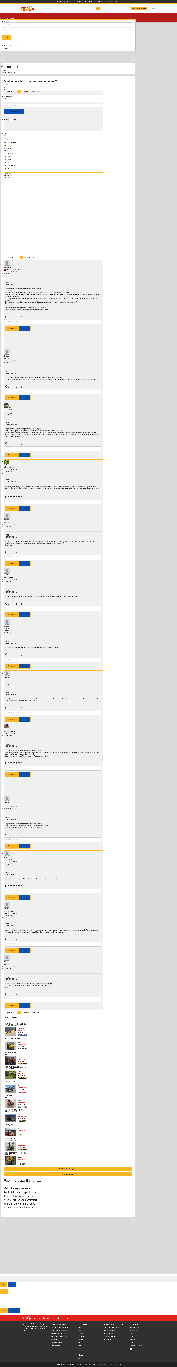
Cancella (24, 328)
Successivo (35, 92)
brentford (7, 267)
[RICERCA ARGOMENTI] (98, 8)
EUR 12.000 (22, 1145)
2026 (21, 1032)
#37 (7, 641)
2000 (21, 1061)
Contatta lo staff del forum (59, 1336)
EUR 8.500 (21, 1030)
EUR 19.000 (22, 1088)
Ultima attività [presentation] (8, 96)
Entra (6, 37)
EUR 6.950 (21, 1073)
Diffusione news (109, 1333)
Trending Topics (56, 1343)
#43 (7, 977)
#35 (7, 535)
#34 (7, 480)
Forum (118, 1)
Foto (79, 1358)
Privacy (132, 1340)
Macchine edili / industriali (59, 1327)
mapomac (7, 407)
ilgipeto (6, 464)
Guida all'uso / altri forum (59, 1333)
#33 (7, 423)
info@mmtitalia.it (102, 1364)
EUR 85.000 (22, 1116)
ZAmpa (6, 356)
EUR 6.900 (21, 1159)
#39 (7, 744)
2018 (21, 1118)
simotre (6, 575)
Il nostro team (134, 1327)
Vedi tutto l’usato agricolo (68, 1169)
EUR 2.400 (21, 1045)
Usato (69, 1)
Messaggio (12, 328)
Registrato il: (7, 271)
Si (3, 1284)
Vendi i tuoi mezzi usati (111, 1327)
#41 (7, 873)
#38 (7, 693)
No (12, 1284)
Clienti (132, 1333)
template (26, 92)
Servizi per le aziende (139, 8)
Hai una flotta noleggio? (111, 1330)
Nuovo (80, 1349)
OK (4, 1291)
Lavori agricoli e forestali (59, 1330)
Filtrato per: (7, 173)
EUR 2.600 (21, 1102)
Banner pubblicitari (110, 1336)
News (109, 1)
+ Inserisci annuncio (68, 1174)
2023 (21, 1147)
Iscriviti (9, 45)
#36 (7, 590)
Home (60, 1)
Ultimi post (54, 1340)
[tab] (53, 93)
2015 (21, 1047)
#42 (7, 924)
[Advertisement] (53, 341)
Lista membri (55, 1346)
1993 (21, 1090)
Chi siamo (152, 8)
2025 (21, 1075)
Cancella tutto (8, 175)
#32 (7, 371)
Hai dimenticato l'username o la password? (13, 43)
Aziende (80, 1355)
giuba (6, 857)
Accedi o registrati (7, 18)
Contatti (132, 1336)
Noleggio (100, 1)
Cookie (132, 1343)
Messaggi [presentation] (7, 94)
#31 (7, 282)
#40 (7, 818)
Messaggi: (6, 273)
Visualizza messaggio (33, 289)
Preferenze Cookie (136, 1346)
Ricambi (78, 1)
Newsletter (107, 1340)
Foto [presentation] (5, 99)
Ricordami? (6, 33)
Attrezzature (82, 1352)
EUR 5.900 (21, 1131)
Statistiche (133, 1330)
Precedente (9, 92)
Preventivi (88, 1)
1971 (21, 1104)
